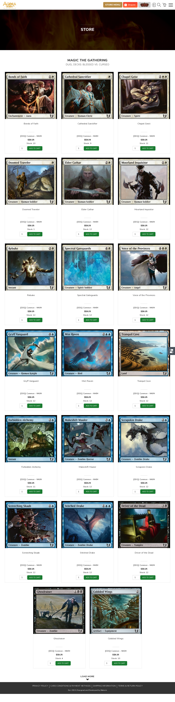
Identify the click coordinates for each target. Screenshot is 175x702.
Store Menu (112, 4)
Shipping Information (104, 686)
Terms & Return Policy (130, 686)
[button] (171, 5)
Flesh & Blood (144, 5)
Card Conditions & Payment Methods (70, 686)
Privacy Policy (40, 686)
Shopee (131, 4)
